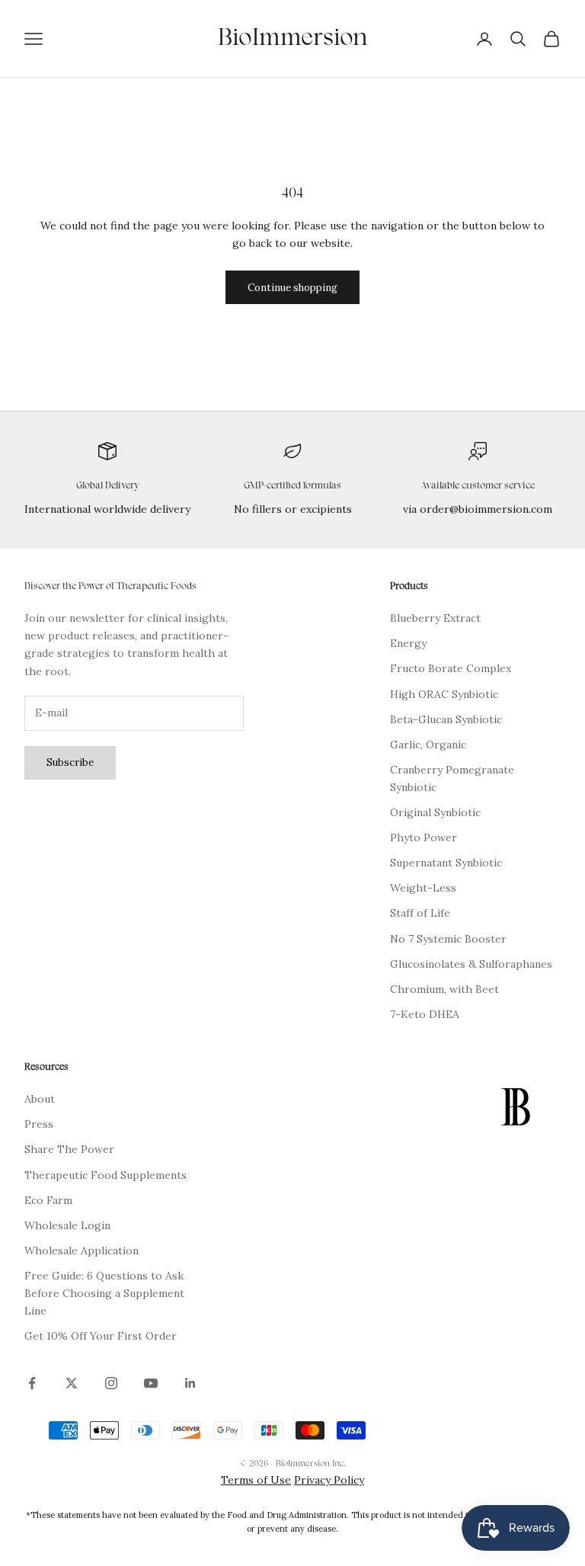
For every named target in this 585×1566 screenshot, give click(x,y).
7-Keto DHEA (424, 1014)
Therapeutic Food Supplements (105, 1175)
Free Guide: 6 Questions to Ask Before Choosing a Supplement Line (104, 1293)
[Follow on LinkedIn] (190, 1383)
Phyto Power (423, 837)
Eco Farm (48, 1200)
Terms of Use (256, 1480)
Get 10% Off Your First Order (100, 1336)
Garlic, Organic (428, 744)
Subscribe (70, 762)
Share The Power (69, 1149)
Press (38, 1124)
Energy (408, 643)
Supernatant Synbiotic (446, 862)
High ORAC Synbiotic (444, 694)
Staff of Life (420, 913)
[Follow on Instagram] (111, 1383)
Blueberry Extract (435, 618)
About (39, 1099)
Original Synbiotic (435, 812)
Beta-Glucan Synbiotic (446, 719)
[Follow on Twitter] (71, 1383)
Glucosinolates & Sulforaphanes (471, 964)
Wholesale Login (67, 1225)
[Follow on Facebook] (32, 1383)
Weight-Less (423, 888)
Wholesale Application (81, 1250)
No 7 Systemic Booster (448, 939)
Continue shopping (292, 287)
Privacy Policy (329, 1480)
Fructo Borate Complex (450, 668)
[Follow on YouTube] (150, 1383)
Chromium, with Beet (444, 989)
